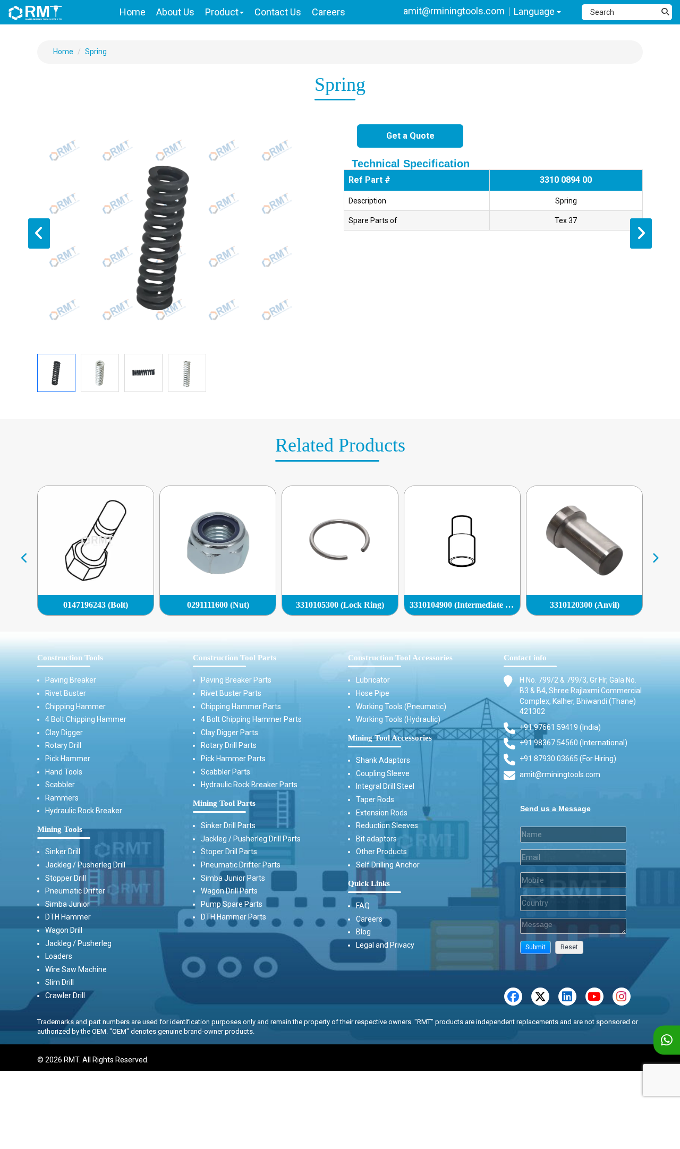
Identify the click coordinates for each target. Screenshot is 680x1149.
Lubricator (373, 680)
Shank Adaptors (383, 760)
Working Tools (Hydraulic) (398, 719)
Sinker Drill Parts (228, 825)
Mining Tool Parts (224, 803)
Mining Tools (59, 829)
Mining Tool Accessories (390, 738)
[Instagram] (622, 997)
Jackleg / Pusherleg (78, 943)
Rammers (62, 798)
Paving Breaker (70, 680)
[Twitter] (540, 997)
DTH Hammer (68, 917)
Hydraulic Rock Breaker (83, 810)
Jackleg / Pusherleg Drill (85, 865)
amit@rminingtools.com (454, 10)
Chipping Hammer (75, 706)
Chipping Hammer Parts (241, 706)
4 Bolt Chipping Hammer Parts (251, 719)
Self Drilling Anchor (388, 865)
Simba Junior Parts (233, 878)
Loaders (58, 956)
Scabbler (60, 784)
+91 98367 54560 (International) (573, 742)
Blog (363, 931)
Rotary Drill (63, 745)
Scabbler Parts (225, 772)
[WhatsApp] (666, 1040)
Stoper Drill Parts (229, 851)
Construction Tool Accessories (400, 657)
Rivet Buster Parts (231, 693)
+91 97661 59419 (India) (560, 727)
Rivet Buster (65, 693)
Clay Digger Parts (229, 732)
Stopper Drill (65, 878)
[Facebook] (513, 997)
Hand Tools (63, 772)
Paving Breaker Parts (236, 680)
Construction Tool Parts (234, 657)
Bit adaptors (376, 839)
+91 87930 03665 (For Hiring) (568, 758)
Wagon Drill (63, 930)
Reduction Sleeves (387, 825)
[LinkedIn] (567, 997)
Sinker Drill (62, 851)
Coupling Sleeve (383, 773)
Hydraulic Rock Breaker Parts (249, 784)
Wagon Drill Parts (229, 891)
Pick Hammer (67, 758)
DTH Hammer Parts (233, 917)
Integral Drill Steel (385, 786)
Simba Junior (67, 904)
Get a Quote (410, 136)
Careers (369, 919)
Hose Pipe (372, 693)
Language (535, 11)
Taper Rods (375, 799)
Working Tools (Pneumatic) (401, 706)
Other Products (381, 851)
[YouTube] (594, 997)
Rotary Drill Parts (229, 745)
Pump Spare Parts (231, 904)
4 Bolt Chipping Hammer (85, 719)
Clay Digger (64, 732)
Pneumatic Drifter (75, 891)
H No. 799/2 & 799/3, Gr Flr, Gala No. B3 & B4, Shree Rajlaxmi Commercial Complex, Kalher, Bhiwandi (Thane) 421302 (581, 696)
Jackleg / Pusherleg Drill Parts (251, 839)
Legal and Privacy (385, 945)
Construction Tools (70, 657)
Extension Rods (381, 812)
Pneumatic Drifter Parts (240, 865)
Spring (96, 51)
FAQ (363, 905)
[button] (535, 947)
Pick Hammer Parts (233, 758)
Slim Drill (59, 982)
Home (63, 51)
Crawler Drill (65, 995)
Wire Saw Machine (76, 969)
